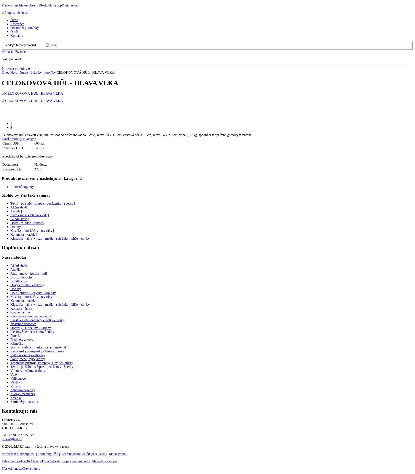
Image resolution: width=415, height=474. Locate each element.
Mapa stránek (118, 454)
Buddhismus (18, 219)
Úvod (6, 72)
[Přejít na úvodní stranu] (15, 12)
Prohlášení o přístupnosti (18, 454)
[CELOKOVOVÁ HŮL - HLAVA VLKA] (32, 93)
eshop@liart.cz (12, 439)
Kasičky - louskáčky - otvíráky (31, 230)
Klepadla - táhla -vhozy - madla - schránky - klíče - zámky (50, 238)
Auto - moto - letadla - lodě (28, 215)
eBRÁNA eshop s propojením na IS (65, 461)
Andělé (15, 211)
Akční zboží (18, 207)
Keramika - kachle (22, 234)
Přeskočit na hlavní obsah (19, 5)
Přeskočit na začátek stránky (21, 468)
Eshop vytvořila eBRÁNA (20, 461)
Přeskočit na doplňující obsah (59, 5)
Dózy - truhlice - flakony (27, 223)
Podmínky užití (48, 454)
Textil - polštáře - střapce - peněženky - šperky (41, 203)
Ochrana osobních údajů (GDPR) (84, 454)
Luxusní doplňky (22, 187)
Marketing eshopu (104, 461)
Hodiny (15, 227)
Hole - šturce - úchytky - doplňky (33, 72)
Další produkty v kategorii (19, 139)
